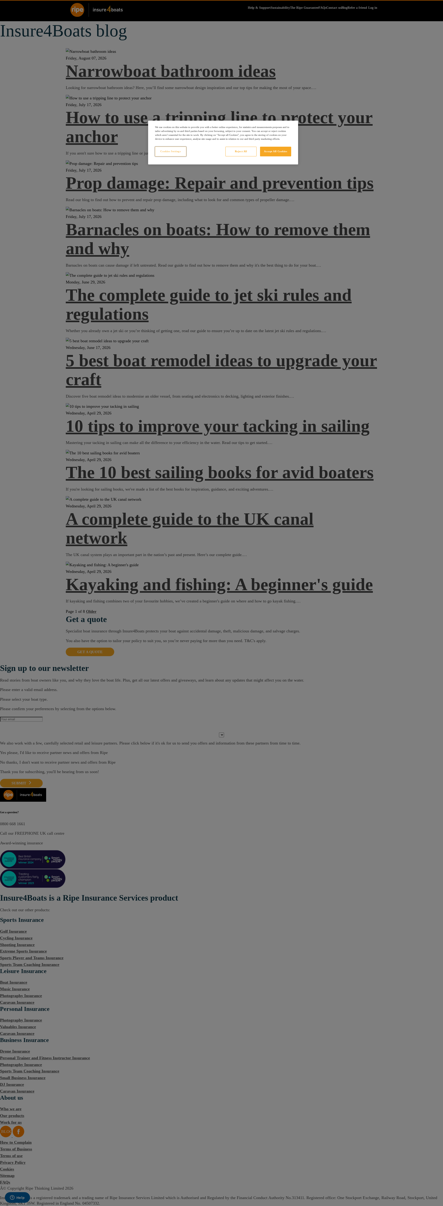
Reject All (241, 151)
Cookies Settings (170, 151)
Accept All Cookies (275, 151)
